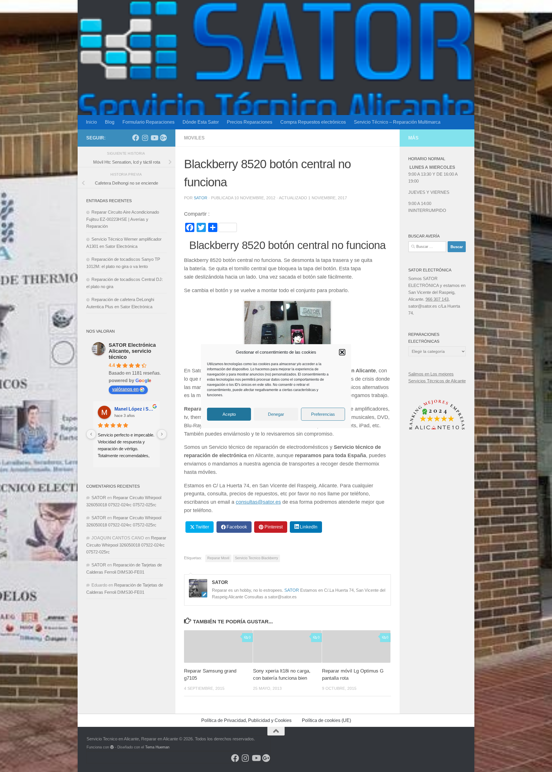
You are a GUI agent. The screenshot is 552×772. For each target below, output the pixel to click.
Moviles (194, 137)
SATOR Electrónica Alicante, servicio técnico (132, 351)
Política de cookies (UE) (326, 720)
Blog (109, 122)
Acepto (229, 413)
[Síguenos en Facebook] (135, 137)
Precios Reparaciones (249, 122)
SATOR (200, 198)
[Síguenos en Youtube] (154, 137)
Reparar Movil (218, 558)
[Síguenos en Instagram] (144, 137)
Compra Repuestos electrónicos (313, 122)
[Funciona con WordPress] (112, 747)
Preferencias (323, 413)
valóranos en (125, 389)
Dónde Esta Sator (201, 122)
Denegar (276, 413)
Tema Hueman (157, 747)
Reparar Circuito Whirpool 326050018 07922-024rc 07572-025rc (126, 544)
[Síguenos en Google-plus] (163, 137)
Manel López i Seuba (134, 409)
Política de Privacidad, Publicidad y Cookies (246, 720)
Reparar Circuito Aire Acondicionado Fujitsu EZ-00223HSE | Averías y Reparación (122, 219)
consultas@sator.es (258, 502)
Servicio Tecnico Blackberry (256, 558)
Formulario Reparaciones (148, 122)
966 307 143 (436, 299)
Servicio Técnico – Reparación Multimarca (397, 122)
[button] (342, 352)
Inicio (91, 122)
